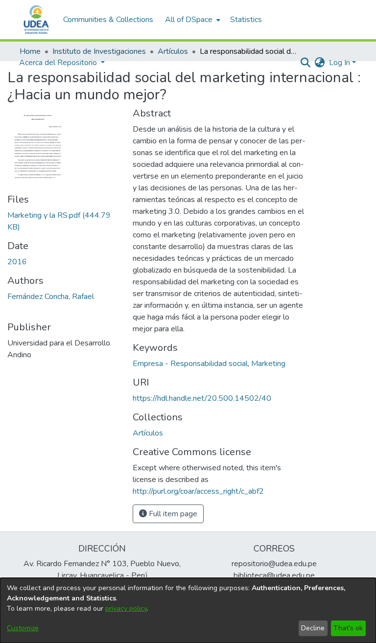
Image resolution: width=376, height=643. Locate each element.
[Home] (36, 19)
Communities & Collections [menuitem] (108, 19)
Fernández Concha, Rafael (50, 296)
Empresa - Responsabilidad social (190, 363)
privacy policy (126, 608)
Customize (23, 628)
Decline (313, 628)
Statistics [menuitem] (246, 19)
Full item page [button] (172, 513)
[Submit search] (306, 63)
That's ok (348, 628)
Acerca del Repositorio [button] (59, 62)
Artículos (173, 51)
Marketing (268, 363)
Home (30, 51)
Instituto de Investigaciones (99, 51)
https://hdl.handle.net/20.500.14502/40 (202, 398)
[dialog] (188, 610)
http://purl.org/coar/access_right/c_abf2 (198, 491)
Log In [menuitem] (339, 62)
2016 (17, 261)
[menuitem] (191, 19)
